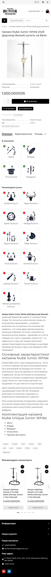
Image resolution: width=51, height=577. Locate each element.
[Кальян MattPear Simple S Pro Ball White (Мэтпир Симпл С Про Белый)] (37, 475)
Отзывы (40, 134)
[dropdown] (3, 2)
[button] (18, 512)
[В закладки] (22, 467)
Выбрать (14, 203)
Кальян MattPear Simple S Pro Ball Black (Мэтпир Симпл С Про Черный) (13, 493)
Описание (7, 134)
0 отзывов (18, 115)
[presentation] (3, 487)
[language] (43, 2)
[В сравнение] (22, 471)
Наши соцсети (9, 534)
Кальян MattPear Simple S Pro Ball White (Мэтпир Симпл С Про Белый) (37, 493)
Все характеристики (10, 126)
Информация (9, 523)
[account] (47, 2)
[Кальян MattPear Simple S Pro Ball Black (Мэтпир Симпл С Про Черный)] (13, 475)
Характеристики (23, 134)
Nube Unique (35, 84)
